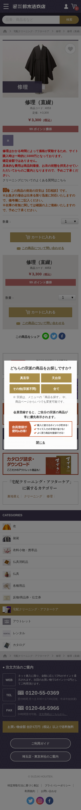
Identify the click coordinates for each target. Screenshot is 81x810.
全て (56, 388)
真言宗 (24, 378)
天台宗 (56, 378)
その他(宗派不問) (24, 388)
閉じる (40, 442)
